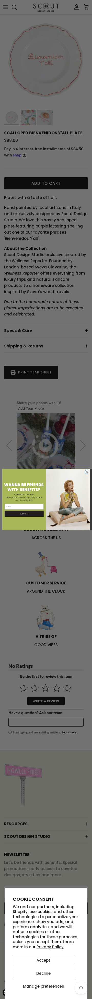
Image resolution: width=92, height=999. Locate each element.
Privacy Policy (50, 947)
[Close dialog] (87, 472)
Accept (43, 960)
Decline (43, 973)
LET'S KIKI (24, 513)
